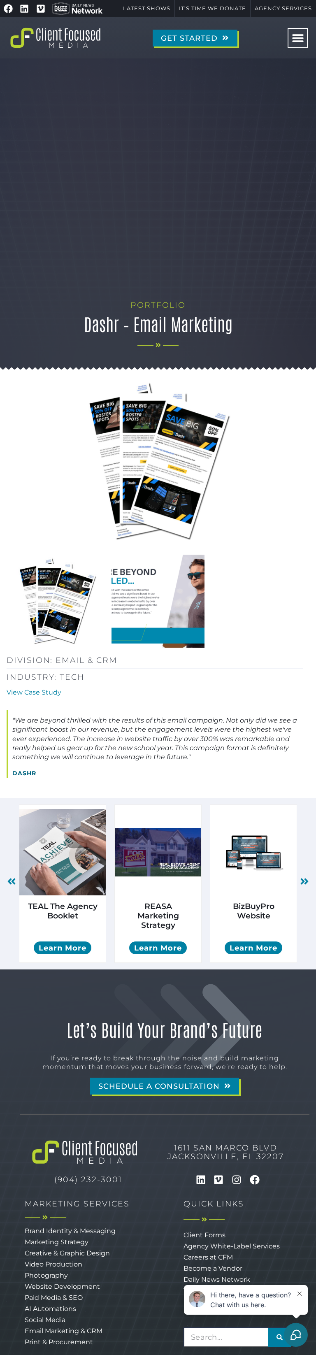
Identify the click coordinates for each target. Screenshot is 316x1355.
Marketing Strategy (56, 1242)
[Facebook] (255, 1180)
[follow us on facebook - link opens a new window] (8, 8)
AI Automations (50, 1309)
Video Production (53, 1264)
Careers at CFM (208, 1257)
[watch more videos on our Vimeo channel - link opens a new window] (41, 8)
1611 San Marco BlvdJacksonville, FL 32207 (225, 1152)
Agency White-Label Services (232, 1246)
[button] (298, 38)
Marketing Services (77, 1204)
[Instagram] (237, 1180)
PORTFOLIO (158, 305)
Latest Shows (146, 8)
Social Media (45, 1320)
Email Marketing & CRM (63, 1331)
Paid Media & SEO (54, 1298)
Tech (72, 677)
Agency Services (283, 8)
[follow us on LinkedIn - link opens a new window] (24, 8)
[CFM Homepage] (55, 38)
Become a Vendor (213, 1268)
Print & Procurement (59, 1342)
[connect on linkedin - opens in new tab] (201, 1180)
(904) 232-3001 (88, 1179)
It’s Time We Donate (212, 8)
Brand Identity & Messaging (70, 1231)
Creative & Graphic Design (67, 1253)
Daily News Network (217, 1279)
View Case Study (34, 692)
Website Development (62, 1286)
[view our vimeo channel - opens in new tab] (219, 1180)
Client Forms (204, 1235)
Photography (46, 1275)
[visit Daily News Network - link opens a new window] (77, 8)
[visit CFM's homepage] (84, 1152)
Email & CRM (86, 660)
